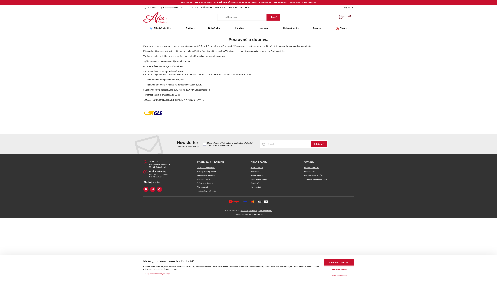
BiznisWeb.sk (257, 214)
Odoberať (319, 144)
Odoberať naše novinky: (188, 147)
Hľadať (273, 17)
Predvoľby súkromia (249, 211)
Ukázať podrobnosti (339, 275)
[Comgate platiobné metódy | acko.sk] (248, 201)
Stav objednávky (265, 211)
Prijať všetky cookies (338, 262)
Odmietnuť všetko (339, 270)
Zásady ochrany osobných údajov (157, 274)
